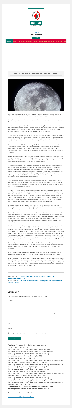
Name (9, 318)
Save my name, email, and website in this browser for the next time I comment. (28, 333)
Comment (10, 300)
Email (9, 323)
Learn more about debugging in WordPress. (21, 397)
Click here (36, 38)
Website (10, 328)
